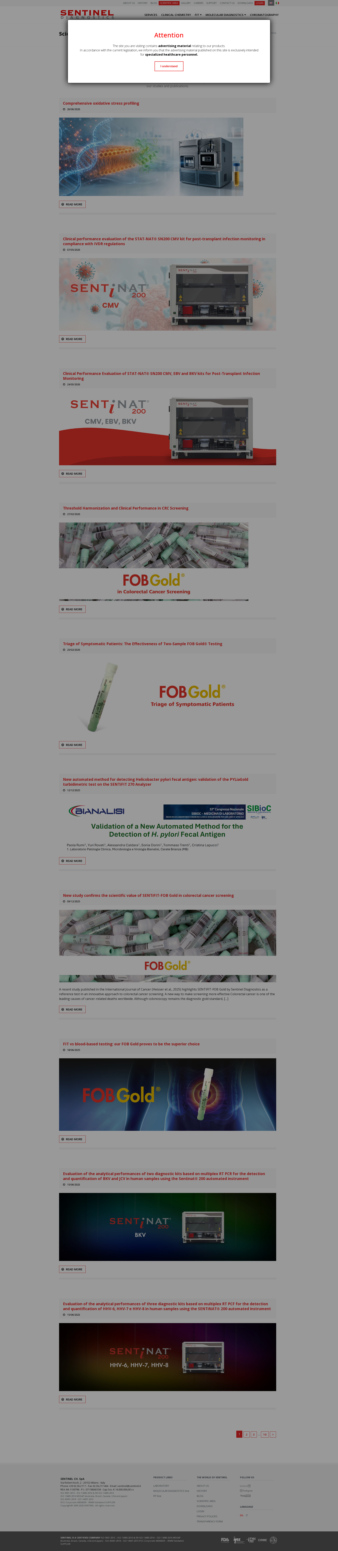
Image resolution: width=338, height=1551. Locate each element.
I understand (169, 66)
